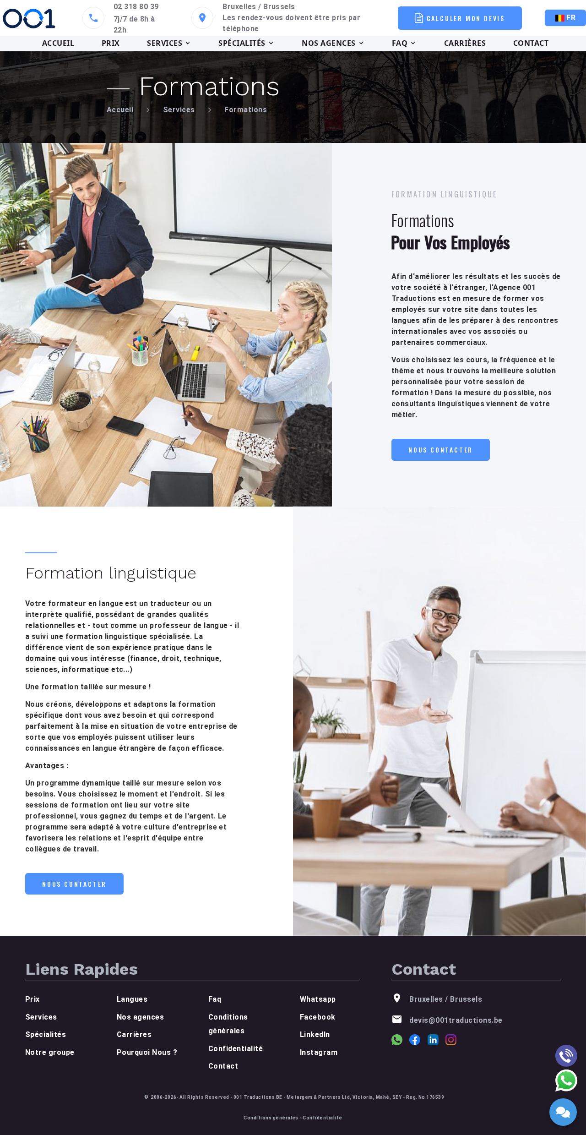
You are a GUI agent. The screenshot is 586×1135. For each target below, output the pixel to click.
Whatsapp (318, 999)
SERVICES (164, 43)
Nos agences (140, 1017)
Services (179, 109)
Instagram (318, 1052)
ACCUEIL (58, 43)
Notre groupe (50, 1052)
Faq (214, 999)
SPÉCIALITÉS (241, 43)
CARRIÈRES (465, 43)
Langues (132, 999)
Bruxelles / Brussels (258, 6)
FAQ (399, 43)
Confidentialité (235, 1048)
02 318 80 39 (136, 6)
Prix (32, 999)
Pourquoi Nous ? (147, 1052)
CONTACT (530, 43)
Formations (245, 109)
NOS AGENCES (328, 43)
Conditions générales (271, 1117)
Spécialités (45, 1034)
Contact (223, 1066)
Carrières (134, 1034)
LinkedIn (315, 1034)
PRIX (111, 43)
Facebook (318, 1017)
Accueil (120, 109)
